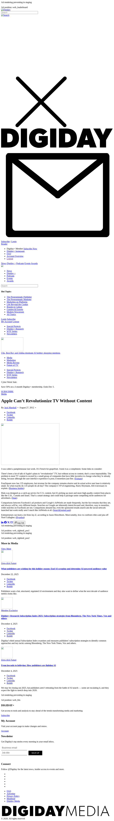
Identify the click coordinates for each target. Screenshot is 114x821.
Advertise (11, 793)
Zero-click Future (8, 563)
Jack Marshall (10, 407)
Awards (34, 263)
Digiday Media (13, 801)
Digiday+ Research (15, 329)
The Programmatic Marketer (19, 299)
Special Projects (14, 326)
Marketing (11, 360)
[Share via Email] (11, 523)
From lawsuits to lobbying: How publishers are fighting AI (28, 665)
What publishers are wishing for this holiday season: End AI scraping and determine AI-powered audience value (54, 569)
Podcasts (20, 263)
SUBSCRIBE (7, 391)
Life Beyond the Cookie (17, 304)
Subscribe (5, 241)
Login (14, 241)
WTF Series (12, 331)
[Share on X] (8, 523)
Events (27, 263)
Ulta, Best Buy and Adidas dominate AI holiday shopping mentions (30, 353)
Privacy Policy (13, 796)
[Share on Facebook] (5, 523)
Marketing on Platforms (17, 302)
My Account (6, 321)
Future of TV (12, 365)
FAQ (9, 253)
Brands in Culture (14, 307)
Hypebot (20, 517)
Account (5, 731)
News (3, 263)
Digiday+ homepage (16, 251)
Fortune (78, 478)
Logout (10, 258)
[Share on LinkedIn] (2, 523)
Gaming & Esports (15, 309)
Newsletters (12, 334)
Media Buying (13, 362)
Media (9, 357)
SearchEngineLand (61, 510)
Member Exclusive (9, 610)
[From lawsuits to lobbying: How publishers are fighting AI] (7, 657)
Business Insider (16, 488)
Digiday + (11, 263)
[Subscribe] (57, 239)
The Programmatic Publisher (19, 297)
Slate (14, 498)
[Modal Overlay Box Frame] (22, 752)
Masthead (11, 798)
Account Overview (15, 256)
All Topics (11, 314)
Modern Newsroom (15, 312)
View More (6, 549)
